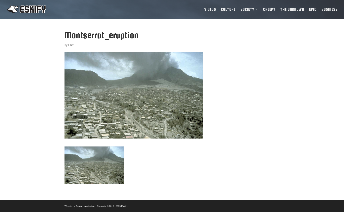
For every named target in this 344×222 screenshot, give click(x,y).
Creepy (269, 10)
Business (330, 10)
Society (247, 10)
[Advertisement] (250, 89)
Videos (210, 10)
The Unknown (292, 10)
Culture (228, 10)
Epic (313, 10)
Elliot (71, 45)
